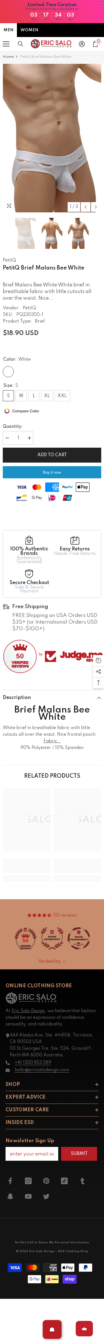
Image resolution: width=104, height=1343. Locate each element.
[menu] (6, 44)
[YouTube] (28, 1196)
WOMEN (29, 30)
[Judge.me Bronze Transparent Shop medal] (79, 938)
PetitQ (9, 260)
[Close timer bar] (101, 3)
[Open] (52, 1329)
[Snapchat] (10, 1196)
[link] (27, 869)
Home (8, 57)
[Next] (96, 207)
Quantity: (13, 426)
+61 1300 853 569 (33, 1062)
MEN (8, 30)
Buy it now (52, 472)
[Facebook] (10, 1181)
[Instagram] (28, 1181)
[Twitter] (46, 1196)
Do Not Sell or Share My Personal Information (52, 1242)
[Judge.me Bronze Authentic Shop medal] (52, 938)
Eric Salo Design (28, 1011)
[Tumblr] (82, 1181)
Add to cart (52, 455)
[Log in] (81, 44)
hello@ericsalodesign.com (42, 1070)
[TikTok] (64, 1181)
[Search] (20, 44)
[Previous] (85, 207)
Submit (79, 1154)
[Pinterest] (46, 1181)
